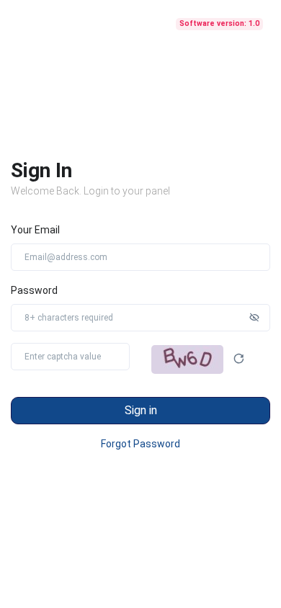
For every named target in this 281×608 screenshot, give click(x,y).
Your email (35, 230)
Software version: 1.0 (219, 23)
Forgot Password (140, 444)
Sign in (141, 410)
